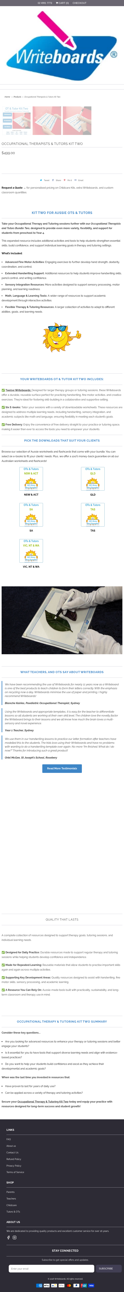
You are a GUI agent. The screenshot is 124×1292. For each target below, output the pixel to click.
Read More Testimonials (62, 768)
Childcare (11, 1205)
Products (18, 97)
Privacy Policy (13, 1165)
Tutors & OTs (13, 1211)
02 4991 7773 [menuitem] (45, 3)
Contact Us (12, 1152)
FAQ (8, 1139)
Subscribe (106, 1268)
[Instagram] (14, 1237)
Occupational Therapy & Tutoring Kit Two (42, 1101)
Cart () (63, 3)
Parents (10, 1192)
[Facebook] (8, 1237)
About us (11, 1146)
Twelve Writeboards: (18, 390)
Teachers (11, 1198)
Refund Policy (13, 1159)
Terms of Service (15, 1172)
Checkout (79, 3)
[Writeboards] (62, 46)
